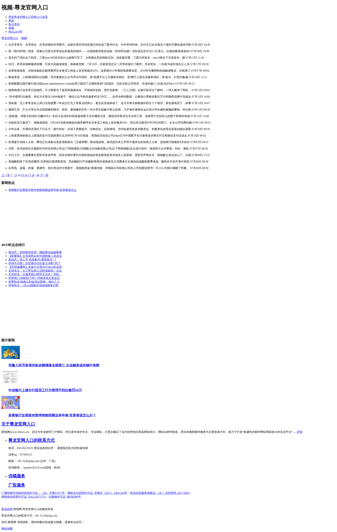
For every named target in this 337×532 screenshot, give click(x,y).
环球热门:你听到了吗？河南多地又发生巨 (34, 278)
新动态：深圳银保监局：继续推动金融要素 (35, 252)
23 (15, 175)
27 (29, 175)
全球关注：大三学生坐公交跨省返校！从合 (35, 270)
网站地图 (7, 528)
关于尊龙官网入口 (18, 424)
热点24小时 (15, 31)
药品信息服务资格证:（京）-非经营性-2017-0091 (160, 492)
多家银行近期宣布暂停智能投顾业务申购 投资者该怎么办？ (52, 415)
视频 (11, 27)
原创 (11, 20)
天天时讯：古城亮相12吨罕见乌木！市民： (35, 274)
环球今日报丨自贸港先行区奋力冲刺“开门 (34, 263)
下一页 (44, 175)
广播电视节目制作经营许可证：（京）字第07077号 (33, 492)
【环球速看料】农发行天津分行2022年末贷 (35, 266)
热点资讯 (14, 24)
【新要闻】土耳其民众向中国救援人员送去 (35, 255)
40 (38, 175)
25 (22, 175)
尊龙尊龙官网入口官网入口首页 (28, 16)
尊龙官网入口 (9, 38)
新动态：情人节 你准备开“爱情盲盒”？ (32, 259)
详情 (299, 431)
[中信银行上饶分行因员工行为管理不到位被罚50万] (10, 383)
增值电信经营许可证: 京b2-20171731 (23, 496)
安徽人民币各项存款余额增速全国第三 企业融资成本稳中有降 (53, 365)
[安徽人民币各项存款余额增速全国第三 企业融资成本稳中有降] (10, 358)
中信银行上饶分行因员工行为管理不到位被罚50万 (45, 390)
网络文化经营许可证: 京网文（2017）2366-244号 (97, 492)
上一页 (5, 175)
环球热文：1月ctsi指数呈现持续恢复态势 (33, 285)
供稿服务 (16, 476)
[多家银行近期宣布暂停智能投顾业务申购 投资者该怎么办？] (10, 408)
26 (26, 175)
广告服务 (16, 485)
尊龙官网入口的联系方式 (31, 440)
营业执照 (7, 509)
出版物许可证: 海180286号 (65, 496)
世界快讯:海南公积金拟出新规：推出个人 (34, 281)
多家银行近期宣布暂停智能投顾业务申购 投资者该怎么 (42, 189)
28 (33, 175)
